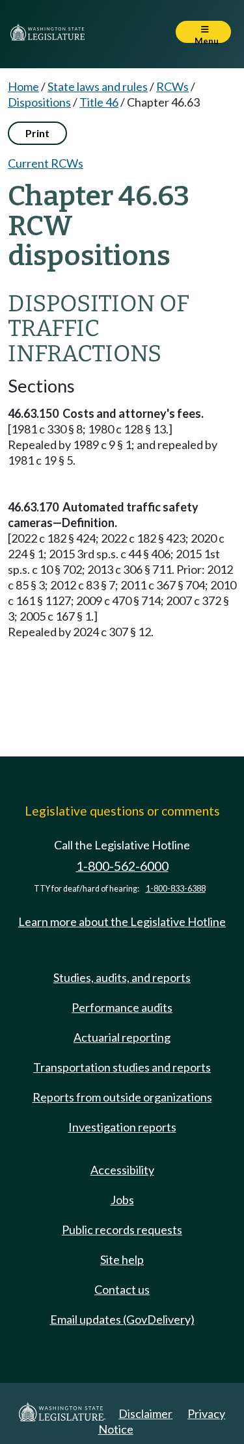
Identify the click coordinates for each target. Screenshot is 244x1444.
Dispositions (39, 102)
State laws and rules (97, 86)
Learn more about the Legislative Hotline (122, 921)
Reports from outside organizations (122, 1097)
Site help (122, 1259)
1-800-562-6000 (122, 865)
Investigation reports (122, 1127)
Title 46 (98, 102)
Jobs (122, 1200)
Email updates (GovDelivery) (122, 1319)
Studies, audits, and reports (122, 977)
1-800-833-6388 (176, 889)
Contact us (122, 1289)
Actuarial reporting (122, 1037)
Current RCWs (45, 163)
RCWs (172, 86)
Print (37, 133)
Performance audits (122, 1007)
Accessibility (122, 1170)
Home (23, 86)
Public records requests (122, 1229)
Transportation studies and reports (122, 1067)
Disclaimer (145, 1413)
